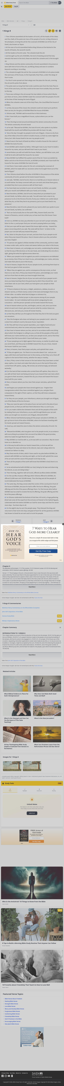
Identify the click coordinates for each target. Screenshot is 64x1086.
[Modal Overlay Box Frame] (32, 543)
